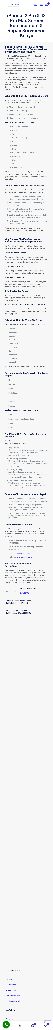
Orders (9, 979)
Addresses (11, 990)
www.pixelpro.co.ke (24, 557)
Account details (13, 995)
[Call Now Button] (6, 1024)
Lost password (13, 1001)
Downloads (11, 984)
